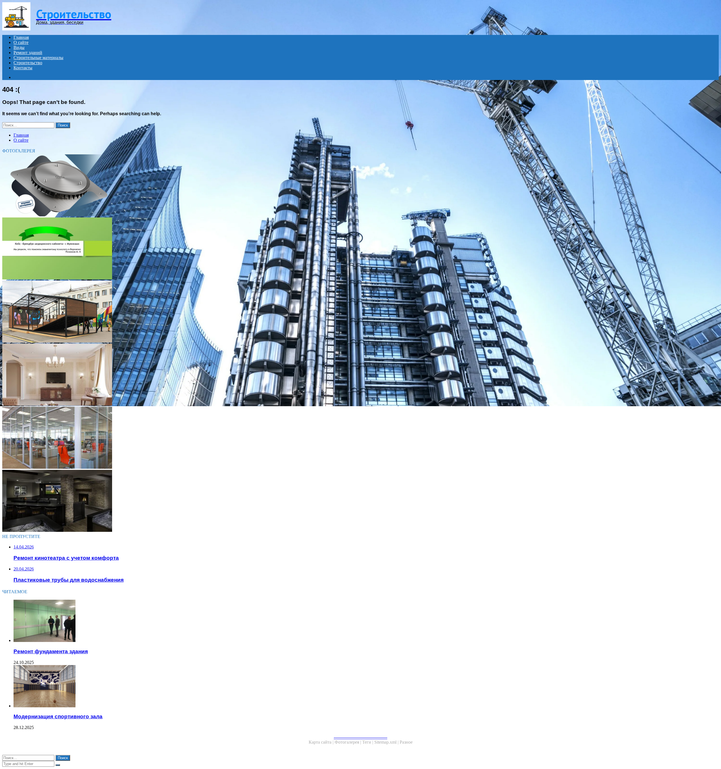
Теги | (368, 742)
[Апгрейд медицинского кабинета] (171, 249)
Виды (19, 47)
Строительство (28, 62)
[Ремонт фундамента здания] (177, 621)
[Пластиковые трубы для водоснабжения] (171, 185)
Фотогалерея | (348, 742)
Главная (21, 37)
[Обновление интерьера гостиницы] (171, 375)
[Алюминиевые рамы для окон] (171, 438)
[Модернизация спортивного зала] (177, 686)
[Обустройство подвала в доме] (171, 501)
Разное (406, 742)
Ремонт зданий (28, 52)
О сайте (21, 42)
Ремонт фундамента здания (51, 651)
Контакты (23, 67)
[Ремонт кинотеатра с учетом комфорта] (171, 312)
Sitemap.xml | (387, 742)
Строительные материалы (38, 57)
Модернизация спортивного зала (58, 716)
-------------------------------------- (360, 737)
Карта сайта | (322, 742)
